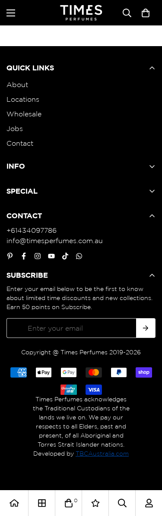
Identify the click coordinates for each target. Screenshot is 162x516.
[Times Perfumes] (81, 12)
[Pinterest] (9, 256)
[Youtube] (51, 256)
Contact (19, 143)
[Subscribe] (146, 328)
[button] (146, 13)
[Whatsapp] (79, 256)
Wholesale (23, 114)
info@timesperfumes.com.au (54, 240)
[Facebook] (23, 256)
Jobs (14, 128)
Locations (22, 99)
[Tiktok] (65, 256)
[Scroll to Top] (146, 470)
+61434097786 (31, 230)
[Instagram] (37, 256)
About (17, 84)
